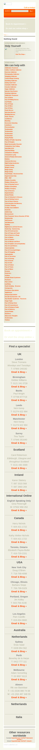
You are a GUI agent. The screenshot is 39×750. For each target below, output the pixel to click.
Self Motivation (9, 222)
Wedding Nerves (10, 114)
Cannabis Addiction (11, 85)
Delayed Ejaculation (11, 294)
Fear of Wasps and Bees (12, 241)
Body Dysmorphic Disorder (13, 144)
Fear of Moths (9, 237)
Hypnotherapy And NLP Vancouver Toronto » (22, 738)
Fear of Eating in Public (12, 307)
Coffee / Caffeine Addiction (13, 70)
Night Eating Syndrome (12, 163)
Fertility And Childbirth (12, 207)
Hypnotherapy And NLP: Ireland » (21, 741)
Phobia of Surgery (10, 188)
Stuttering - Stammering (12, 229)
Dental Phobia (9, 195)
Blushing (7, 121)
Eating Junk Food (10, 83)
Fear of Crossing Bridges (12, 250)
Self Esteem (8, 220)
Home (5, 34)
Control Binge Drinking (12, 78)
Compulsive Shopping (11, 152)
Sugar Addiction (10, 89)
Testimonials (9, 129)
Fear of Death (9, 260)
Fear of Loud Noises (11, 246)
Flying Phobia (9, 138)
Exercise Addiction (11, 72)
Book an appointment (18, 330)
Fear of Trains (9, 267)
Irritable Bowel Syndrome (12, 277)
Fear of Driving (9, 258)
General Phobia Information (13, 157)
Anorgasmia (8, 288)
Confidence (8, 119)
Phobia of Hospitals (11, 186)
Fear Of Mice (9, 106)
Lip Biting (8, 284)
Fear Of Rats (9, 108)
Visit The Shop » (20, 54)
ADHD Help (8, 212)
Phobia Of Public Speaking (13, 140)
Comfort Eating (9, 165)
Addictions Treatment (11, 68)
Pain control (8, 282)
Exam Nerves (9, 110)
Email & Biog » (19, 372)
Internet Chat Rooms (11, 91)
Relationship (9, 218)
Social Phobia (9, 311)
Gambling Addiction (11, 80)
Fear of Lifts (8, 262)
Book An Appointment (16, 24)
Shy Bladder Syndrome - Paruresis (15, 299)
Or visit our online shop (17, 28)
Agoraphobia (9, 254)
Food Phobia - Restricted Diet (14, 174)
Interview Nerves (10, 112)
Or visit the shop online (19, 337)
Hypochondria (9, 193)
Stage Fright (8, 301)
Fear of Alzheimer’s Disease (13, 197)
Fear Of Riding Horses (12, 99)
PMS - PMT (8, 178)
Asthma (7, 275)
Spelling (7, 224)
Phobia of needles (10, 180)
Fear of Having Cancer (12, 184)
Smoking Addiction (10, 93)
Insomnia (8, 210)
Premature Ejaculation (12, 290)
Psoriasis (8, 280)
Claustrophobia (9, 248)
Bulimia (7, 159)
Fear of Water (9, 269)
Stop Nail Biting (9, 150)
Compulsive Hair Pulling (12, 146)
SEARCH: (8, 11)
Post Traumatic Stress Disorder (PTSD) (17, 216)
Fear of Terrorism (10, 256)
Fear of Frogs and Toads (12, 233)
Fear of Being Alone (11, 303)
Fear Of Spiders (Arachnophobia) (15, 244)
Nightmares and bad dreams (13, 227)
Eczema (7, 271)
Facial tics (8, 273)
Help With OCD (9, 148)
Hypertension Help (10, 176)
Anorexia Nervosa (10, 161)
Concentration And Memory (13, 203)
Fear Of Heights (10, 142)
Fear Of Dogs (9, 104)
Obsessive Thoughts (11, 316)
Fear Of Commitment (11, 305)
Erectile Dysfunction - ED (12, 296)
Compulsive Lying (10, 155)
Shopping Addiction (11, 76)
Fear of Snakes (9, 239)
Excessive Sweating (11, 123)
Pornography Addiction (12, 74)
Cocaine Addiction (10, 87)
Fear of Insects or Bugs (12, 235)
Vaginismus (8, 292)
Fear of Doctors (10, 191)
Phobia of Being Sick (11, 182)
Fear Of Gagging (10, 252)
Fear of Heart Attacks (11, 201)
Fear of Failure (9, 265)
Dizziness (8, 313)
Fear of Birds (9, 97)
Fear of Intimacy (10, 309)
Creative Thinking (10, 205)
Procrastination (9, 127)
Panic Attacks (9, 116)
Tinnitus (7, 320)
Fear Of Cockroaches (11, 231)
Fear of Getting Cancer (12, 199)
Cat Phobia (8, 102)
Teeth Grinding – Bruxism (12, 286)
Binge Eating (9, 169)
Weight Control (9, 167)
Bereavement (9, 214)
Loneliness (8, 125)
